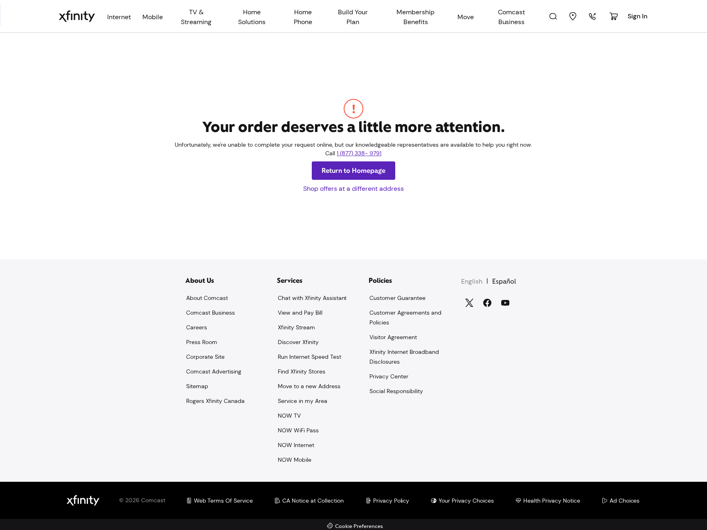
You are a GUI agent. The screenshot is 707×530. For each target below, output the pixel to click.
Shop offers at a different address (353, 188)
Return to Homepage (353, 170)
